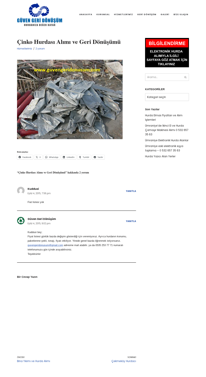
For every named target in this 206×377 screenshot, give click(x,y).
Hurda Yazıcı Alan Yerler (160, 156)
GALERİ (165, 14)
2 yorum (40, 48)
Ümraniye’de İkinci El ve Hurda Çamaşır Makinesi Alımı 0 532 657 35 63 (166, 130)
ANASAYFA (85, 14)
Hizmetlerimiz (24, 48)
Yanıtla (131, 191)
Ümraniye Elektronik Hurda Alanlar (167, 140)
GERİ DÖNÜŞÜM (146, 14)
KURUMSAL (103, 14)
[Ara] (185, 77)
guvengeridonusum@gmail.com (45, 245)
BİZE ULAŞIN (181, 14)
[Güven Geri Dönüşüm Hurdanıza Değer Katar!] (39, 14)
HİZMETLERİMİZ (123, 14)
